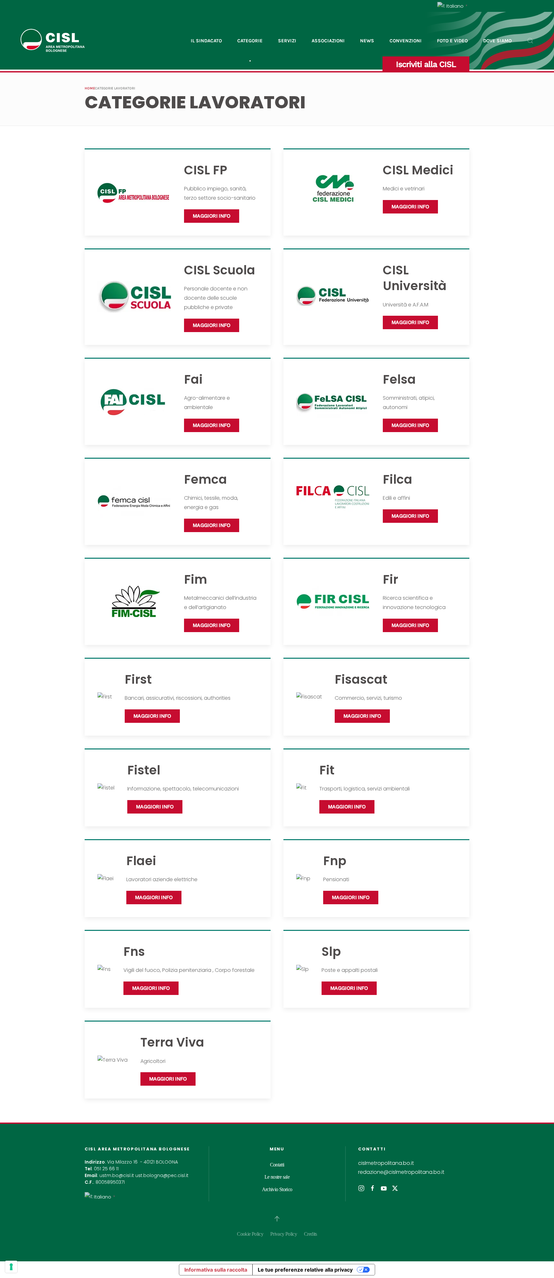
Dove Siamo (497, 41)
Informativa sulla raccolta (215, 1269)
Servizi (287, 41)
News (367, 41)
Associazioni (328, 41)
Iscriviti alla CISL (426, 64)
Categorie (250, 41)
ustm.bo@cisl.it (116, 1175)
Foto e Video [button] (452, 41)
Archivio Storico (277, 1189)
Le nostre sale (277, 1177)
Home (90, 88)
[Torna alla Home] (53, 41)
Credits (310, 1234)
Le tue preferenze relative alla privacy (305, 1269)
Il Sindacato (206, 41)
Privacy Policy (283, 1234)
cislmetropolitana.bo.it (386, 1163)
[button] (530, 41)
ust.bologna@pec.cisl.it (162, 1175)
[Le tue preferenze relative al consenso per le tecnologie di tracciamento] (11, 1267)
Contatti (277, 1164)
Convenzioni (406, 41)
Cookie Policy (250, 1234)
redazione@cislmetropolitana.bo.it (401, 1172)
